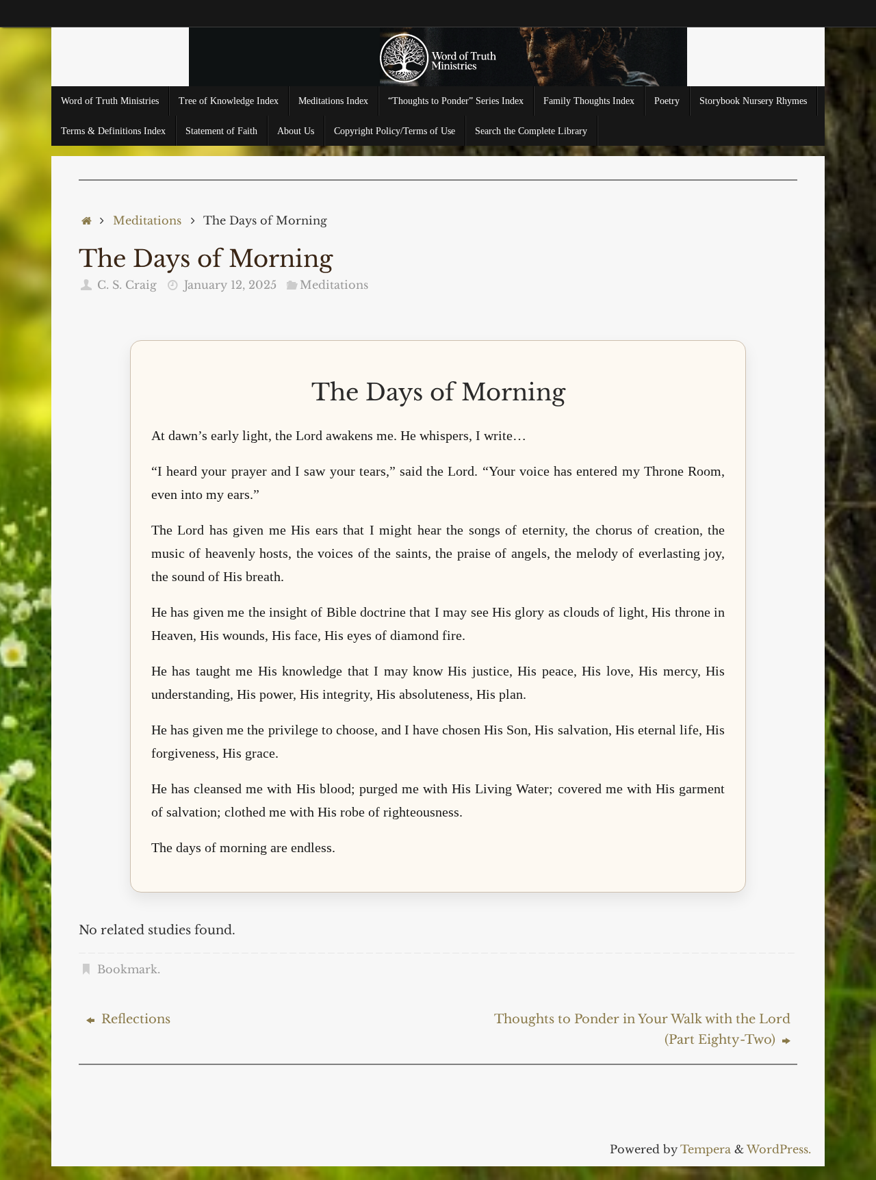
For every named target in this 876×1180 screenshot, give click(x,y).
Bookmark (127, 969)
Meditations (147, 220)
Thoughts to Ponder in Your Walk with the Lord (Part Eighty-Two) (642, 1030)
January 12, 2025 (230, 285)
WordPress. (779, 1149)
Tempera (705, 1149)
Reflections (134, 1019)
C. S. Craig (127, 285)
